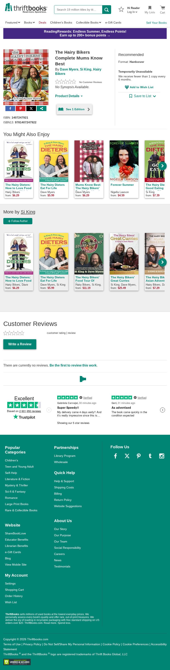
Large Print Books (16, 504)
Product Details (67, 96)
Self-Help (11, 472)
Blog (8, 558)
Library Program (64, 455)
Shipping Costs (64, 487)
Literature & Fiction (17, 479)
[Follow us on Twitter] (127, 456)
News (57, 560)
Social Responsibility (67, 547)
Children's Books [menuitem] (61, 22)
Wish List (11, 602)
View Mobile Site (16, 564)
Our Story (60, 529)
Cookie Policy (111, 644)
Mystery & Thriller (16, 485)
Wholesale (61, 462)
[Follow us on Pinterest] (139, 456)
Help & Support (64, 481)
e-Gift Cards (13, 552)
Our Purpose (62, 535)
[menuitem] (133, 9)
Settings (10, 583)
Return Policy (63, 500)
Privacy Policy (32, 644)
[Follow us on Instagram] (162, 456)
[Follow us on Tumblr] (150, 456)
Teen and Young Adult (19, 466)
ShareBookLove (15, 533)
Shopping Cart (14, 589)
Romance (11, 497)
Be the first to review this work (73, 365)
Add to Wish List (141, 87)
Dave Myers (69, 69)
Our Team (60, 541)
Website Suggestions (68, 506)
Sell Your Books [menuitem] (156, 22)
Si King (85, 69)
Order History (14, 596)
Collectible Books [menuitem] (87, 22)
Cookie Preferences (136, 644)
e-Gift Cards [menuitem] (113, 22)
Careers (59, 554)
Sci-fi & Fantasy (15, 491)
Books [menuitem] (28, 22)
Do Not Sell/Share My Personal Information (72, 644)
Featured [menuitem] (11, 22)
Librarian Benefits (16, 545)
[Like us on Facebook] (115, 456)
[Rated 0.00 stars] (65, 82)
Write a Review (19, 344)
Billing (58, 493)
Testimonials (62, 566)
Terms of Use (12, 644)
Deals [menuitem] (42, 22)
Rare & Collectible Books (21, 510)
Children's (11, 460)
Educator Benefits (16, 539)
